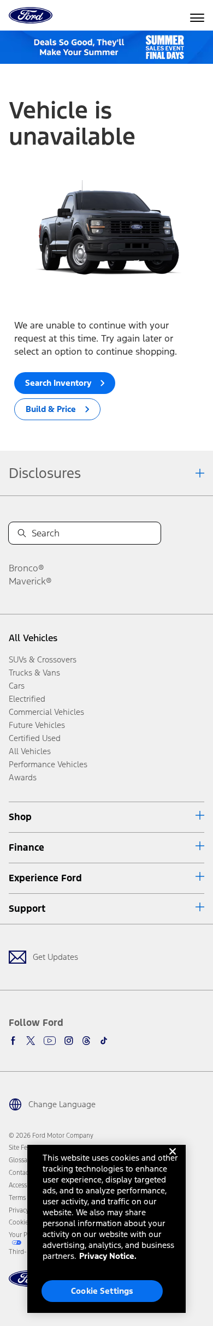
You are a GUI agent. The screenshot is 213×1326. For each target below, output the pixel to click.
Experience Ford (45, 878)
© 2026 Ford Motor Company (51, 1135)
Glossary (21, 1160)
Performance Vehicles (48, 764)
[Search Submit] (21, 533)
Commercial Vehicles (46, 712)
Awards (23, 777)
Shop (20, 817)
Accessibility (26, 1185)
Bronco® (26, 568)
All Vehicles (33, 638)
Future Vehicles (37, 725)
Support (27, 909)
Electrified (27, 699)
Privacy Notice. (108, 1256)
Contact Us (24, 1172)
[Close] (173, 1160)
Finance (26, 847)
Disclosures (45, 473)
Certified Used (35, 738)
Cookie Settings (102, 1291)
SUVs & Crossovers (42, 659)
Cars (17, 685)
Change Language (62, 1104)
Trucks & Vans (34, 672)
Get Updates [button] (55, 957)
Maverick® (30, 581)
